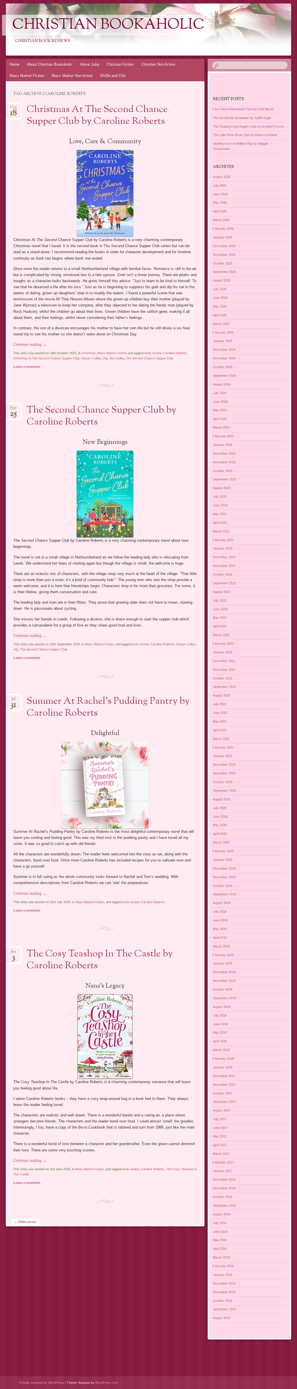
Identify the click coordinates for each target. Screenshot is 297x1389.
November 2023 (224, 462)
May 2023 (220, 514)
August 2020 (222, 799)
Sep (13, 409)
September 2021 (224, 686)
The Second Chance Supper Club (149, 358)
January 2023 (222, 548)
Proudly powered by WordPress (41, 1382)
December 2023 (224, 453)
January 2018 (222, 1067)
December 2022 (224, 557)
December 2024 (224, 349)
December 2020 (224, 764)
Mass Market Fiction (27, 76)
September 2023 (224, 479)
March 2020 (221, 842)
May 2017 (220, 1136)
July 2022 (220, 600)
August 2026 (222, 177)
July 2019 (220, 911)
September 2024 (224, 375)
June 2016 (220, 1231)
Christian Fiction (120, 64)
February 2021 (223, 747)
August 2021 (222, 695)
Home (14, 64)
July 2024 (220, 393)
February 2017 (223, 1162)
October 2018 (222, 989)
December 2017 (224, 1076)
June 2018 (220, 1024)
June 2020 (220, 816)
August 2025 (222, 280)
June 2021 (220, 712)
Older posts (25, 1221)
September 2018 (224, 998)
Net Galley (117, 358)
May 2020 (220, 825)
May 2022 (220, 617)
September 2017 (224, 1101)
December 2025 (224, 246)
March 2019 (221, 946)
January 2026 (222, 237)
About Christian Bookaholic (50, 64)
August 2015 (222, 1318)
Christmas (88, 353)
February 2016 (223, 1266)
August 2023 (222, 488)
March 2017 (221, 1153)
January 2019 (222, 963)
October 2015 (222, 1300)
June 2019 (220, 920)
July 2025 (220, 289)
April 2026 (220, 211)
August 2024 (222, 384)
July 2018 (220, 1015)
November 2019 (224, 877)
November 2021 (224, 669)
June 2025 (220, 298)
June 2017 (220, 1127)
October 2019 (222, 886)
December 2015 (224, 1283)
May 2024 (220, 410)
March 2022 (221, 635)
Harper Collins (91, 358)
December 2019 (224, 868)
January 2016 (222, 1274)
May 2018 (220, 1032)
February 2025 (223, 332)
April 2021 (220, 730)
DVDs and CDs (113, 76)
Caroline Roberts (175, 353)
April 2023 (220, 522)
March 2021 (221, 739)
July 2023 (220, 496)
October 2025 (222, 263)
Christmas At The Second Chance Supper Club (46, 358)
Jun (13, 953)
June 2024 (220, 401)
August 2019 (222, 903)
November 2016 (224, 1188)
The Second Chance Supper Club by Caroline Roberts (101, 416)
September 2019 (224, 894)
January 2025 (222, 341)
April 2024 (220, 418)
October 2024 (222, 367)
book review (152, 353)
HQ (105, 358)
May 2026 (220, 202)
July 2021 (220, 704)
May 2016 (220, 1240)
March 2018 (221, 1050)
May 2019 (220, 929)
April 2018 (220, 1041)
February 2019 (223, 955)
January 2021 (222, 756)
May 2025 (220, 306)
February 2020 (223, 851)
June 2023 (220, 505)
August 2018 (222, 1006)
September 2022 (224, 583)
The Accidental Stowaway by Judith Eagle (242, 118)
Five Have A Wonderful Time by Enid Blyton (243, 109)
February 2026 (223, 228)
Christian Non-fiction (158, 64)
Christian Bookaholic (108, 25)
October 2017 (222, 1093)
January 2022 (222, 652)
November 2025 (224, 254)
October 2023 (222, 471)
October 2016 (222, 1197)
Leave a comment (26, 366)
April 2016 (220, 1248)
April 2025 (220, 315)
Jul (13, 701)
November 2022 (224, 565)
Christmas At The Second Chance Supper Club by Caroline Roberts (97, 115)
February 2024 (223, 436)
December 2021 (224, 661)
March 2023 (221, 531)
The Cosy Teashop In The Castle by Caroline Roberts (100, 960)
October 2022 (222, 574)
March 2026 (221, 220)
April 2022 (220, 626)
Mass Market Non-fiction (72, 76)
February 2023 (223, 540)
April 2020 (220, 833)
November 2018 (224, 980)
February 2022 (223, 643)
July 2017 (220, 1119)
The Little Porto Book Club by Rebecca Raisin (245, 135)
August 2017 (222, 1110)
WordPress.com (106, 1382)
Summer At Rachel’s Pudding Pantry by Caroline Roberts (108, 707)
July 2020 (220, 808)
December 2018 (224, 972)
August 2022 (222, 592)
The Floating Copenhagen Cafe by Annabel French (248, 126)
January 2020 (222, 859)
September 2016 (224, 1205)
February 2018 (223, 1058)
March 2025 (221, 324)
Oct (13, 109)
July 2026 (220, 185)
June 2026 (220, 194)
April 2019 (220, 937)
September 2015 (224, 1309)
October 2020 (222, 782)
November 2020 (224, 773)
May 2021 (220, 721)
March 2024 (221, 427)
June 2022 (220, 609)
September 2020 (224, 790)
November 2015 (224, 1292)
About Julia (89, 64)
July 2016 (220, 1223)
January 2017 (222, 1171)
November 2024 (224, 358)
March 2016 (221, 1257)
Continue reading (29, 344)
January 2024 (222, 445)
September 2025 (224, 271)
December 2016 (224, 1179)
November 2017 (224, 1084)
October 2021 (222, 678)
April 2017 (220, 1145)
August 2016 (222, 1214)
